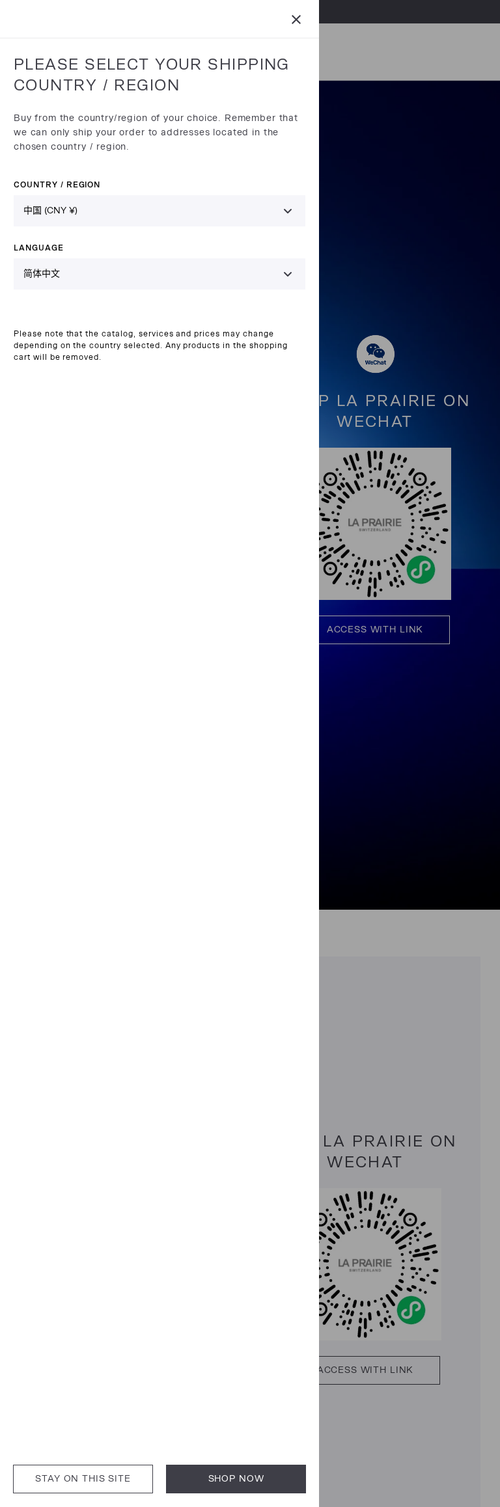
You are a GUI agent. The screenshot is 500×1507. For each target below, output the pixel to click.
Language (39, 247)
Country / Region (57, 184)
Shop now (236, 1478)
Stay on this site (82, 1478)
